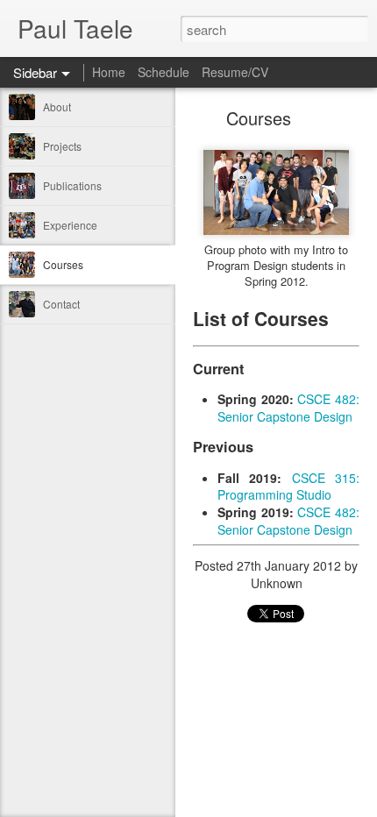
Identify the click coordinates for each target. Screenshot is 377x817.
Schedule (163, 72)
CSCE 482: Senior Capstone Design (288, 407)
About (57, 106)
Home (108, 72)
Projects (62, 146)
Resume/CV (235, 72)
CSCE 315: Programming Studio (288, 486)
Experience (70, 224)
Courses (63, 264)
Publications (72, 185)
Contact (61, 303)
